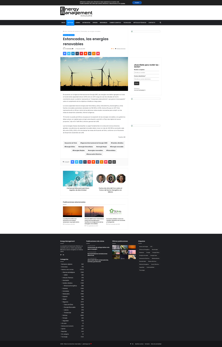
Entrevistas (86, 22)
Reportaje (64, 331)
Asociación (66, 280)
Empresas (141, 252)
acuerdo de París (71, 143)
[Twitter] (69, 53)
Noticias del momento (74, 31)
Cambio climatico (115, 22)
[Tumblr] (77, 53)
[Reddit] (85, 53)
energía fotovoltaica (86, 147)
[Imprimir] (114, 162)
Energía (148, 252)
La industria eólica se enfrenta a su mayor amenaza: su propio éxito (71, 220)
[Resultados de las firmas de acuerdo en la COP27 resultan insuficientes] (124, 252)
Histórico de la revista (67, 269)
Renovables (103, 22)
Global (64, 299)
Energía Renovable (69, 307)
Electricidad (155, 249)
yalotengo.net (86, 344)
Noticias (70, 22)
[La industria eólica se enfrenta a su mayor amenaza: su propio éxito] (72, 211)
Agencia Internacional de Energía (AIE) (94, 143)
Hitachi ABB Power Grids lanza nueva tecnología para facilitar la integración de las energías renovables (94, 221)
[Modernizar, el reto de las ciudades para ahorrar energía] (116, 257)
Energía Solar (153, 255)
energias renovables (96, 150)
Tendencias (67, 312)
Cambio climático (117, 143)
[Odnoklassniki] (94, 53)
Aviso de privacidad (156, 344)
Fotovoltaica (111, 150)
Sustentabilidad (150, 267)
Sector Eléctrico (155, 264)
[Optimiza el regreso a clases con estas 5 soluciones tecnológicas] (132, 257)
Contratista (66, 291)
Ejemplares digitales (66, 264)
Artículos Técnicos (139, 22)
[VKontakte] (89, 53)
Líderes (78, 22)
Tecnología (127, 22)
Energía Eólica (70, 147)
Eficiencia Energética (70, 286)
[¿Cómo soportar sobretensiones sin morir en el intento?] (124, 257)
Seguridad (66, 320)
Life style (63, 323)
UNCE (66, 275)
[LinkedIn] (73, 53)
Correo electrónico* (140, 76)
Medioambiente (155, 258)
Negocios (65, 302)
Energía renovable (117, 147)
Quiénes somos (139, 344)
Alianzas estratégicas (69, 272)
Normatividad (142, 261)
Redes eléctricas (152, 261)
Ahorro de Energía (143, 246)
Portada (65, 318)
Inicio (63, 22)
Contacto (152, 22)
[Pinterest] (81, 53)
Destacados (66, 294)
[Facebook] (64, 53)
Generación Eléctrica (94, 154)
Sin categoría (65, 334)
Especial (65, 296)
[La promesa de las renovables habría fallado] (124, 247)
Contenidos (69, 48)
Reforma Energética (144, 264)
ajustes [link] (123, 3)
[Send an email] (72, 48)
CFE (151, 246)
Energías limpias (79, 150)
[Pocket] (98, 53)
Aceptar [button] (137, 2)
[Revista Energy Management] (76, 11)
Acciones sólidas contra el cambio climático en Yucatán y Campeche (115, 220)
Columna (65, 288)
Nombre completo (139, 69)
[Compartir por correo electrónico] (110, 162)
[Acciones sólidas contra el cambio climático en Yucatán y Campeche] (115, 211)
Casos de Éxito (68, 304)
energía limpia (102, 147)
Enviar (136, 83)
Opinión (95, 22)
